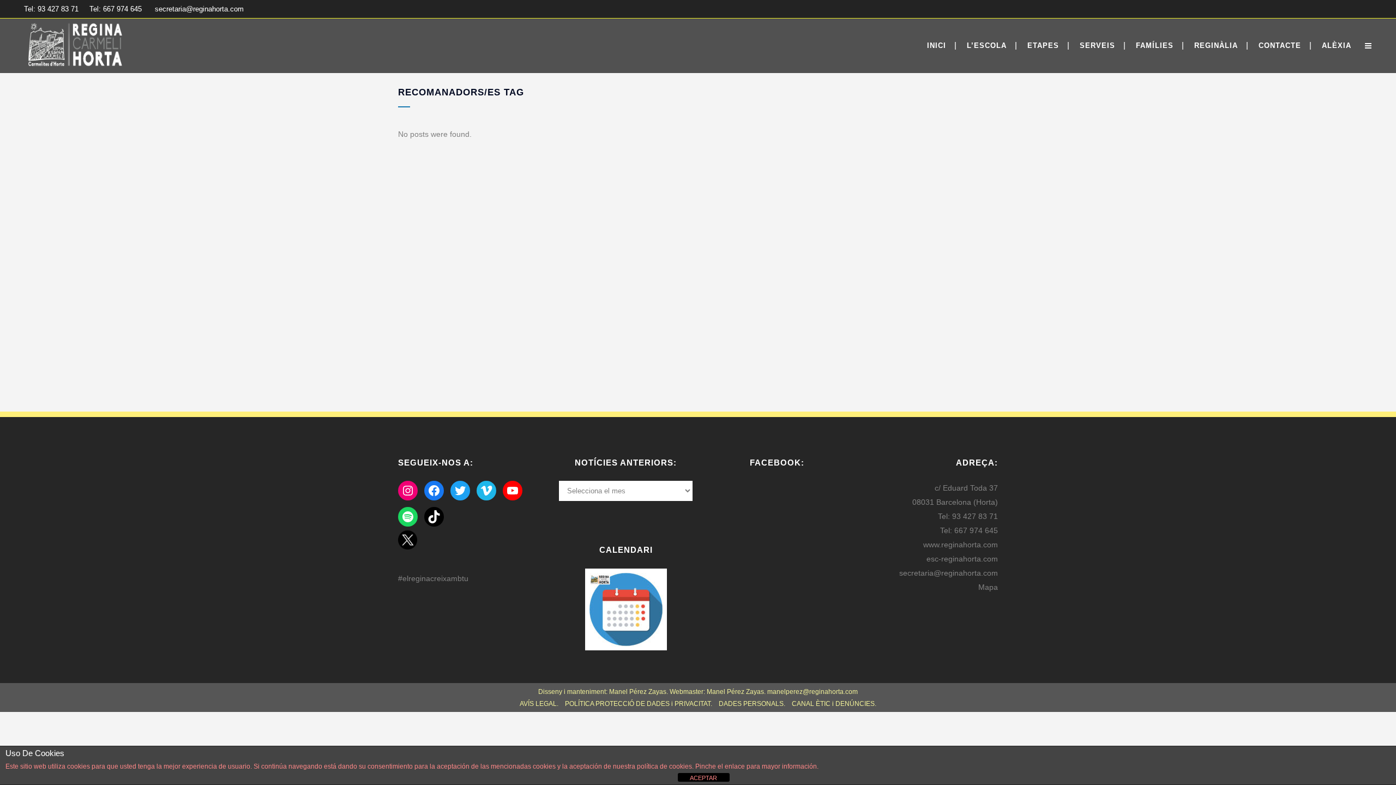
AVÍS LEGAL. (539, 704)
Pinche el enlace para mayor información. (756, 766)
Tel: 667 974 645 (115, 9)
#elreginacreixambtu (433, 578)
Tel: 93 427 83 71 (51, 9)
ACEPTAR (703, 778)
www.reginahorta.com (960, 544)
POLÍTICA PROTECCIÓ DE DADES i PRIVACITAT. (638, 704)
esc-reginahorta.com (962, 558)
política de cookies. (665, 766)
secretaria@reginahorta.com (199, 9)
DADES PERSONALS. (753, 704)
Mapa (988, 587)
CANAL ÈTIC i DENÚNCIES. (834, 704)
